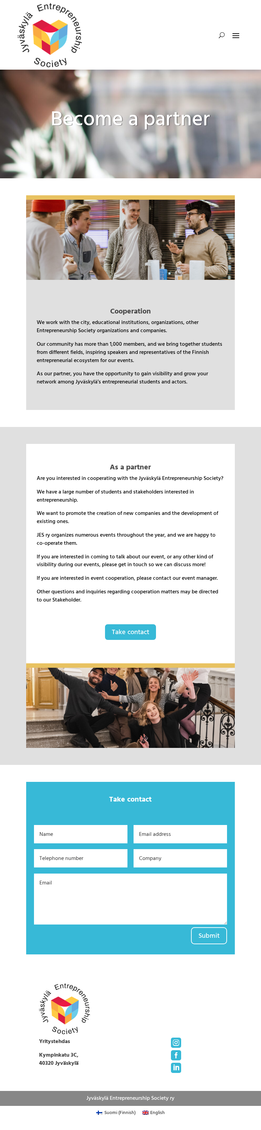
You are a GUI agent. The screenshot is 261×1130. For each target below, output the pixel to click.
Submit (209, 935)
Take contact (130, 632)
